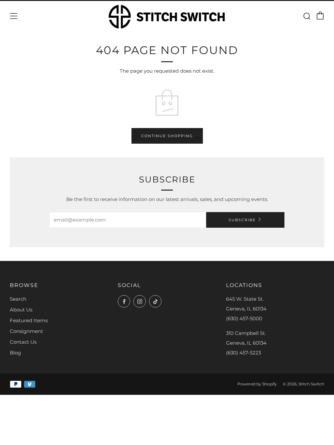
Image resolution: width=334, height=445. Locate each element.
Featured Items (29, 320)
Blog (15, 353)
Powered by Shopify (257, 383)
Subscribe (242, 220)
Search (18, 299)
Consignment (26, 331)
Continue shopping (167, 136)
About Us (21, 310)
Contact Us (23, 342)
